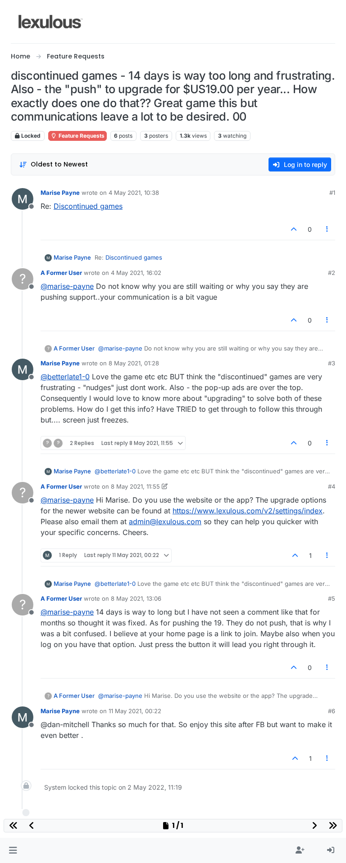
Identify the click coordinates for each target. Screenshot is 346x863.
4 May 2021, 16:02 (136, 272)
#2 (331, 272)
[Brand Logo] (50, 21)
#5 (331, 598)
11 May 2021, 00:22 (135, 711)
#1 (332, 192)
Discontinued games (88, 206)
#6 (331, 711)
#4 (331, 486)
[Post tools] (327, 229)
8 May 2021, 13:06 (136, 598)
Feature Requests (81, 135)
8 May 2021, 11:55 (135, 486)
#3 (331, 363)
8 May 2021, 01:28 (134, 363)
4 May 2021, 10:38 (134, 192)
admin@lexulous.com (165, 521)
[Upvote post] (294, 229)
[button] (13, 850)
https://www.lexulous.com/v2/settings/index (248, 510)
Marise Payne (60, 192)
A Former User (61, 272)
